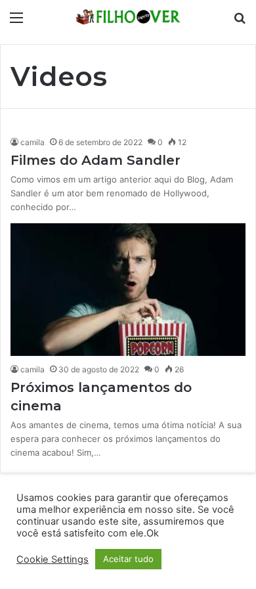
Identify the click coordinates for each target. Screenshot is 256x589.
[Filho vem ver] (128, 17)
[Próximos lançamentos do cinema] (128, 289)
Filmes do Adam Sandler (96, 160)
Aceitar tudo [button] (128, 559)
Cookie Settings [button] (52, 559)
